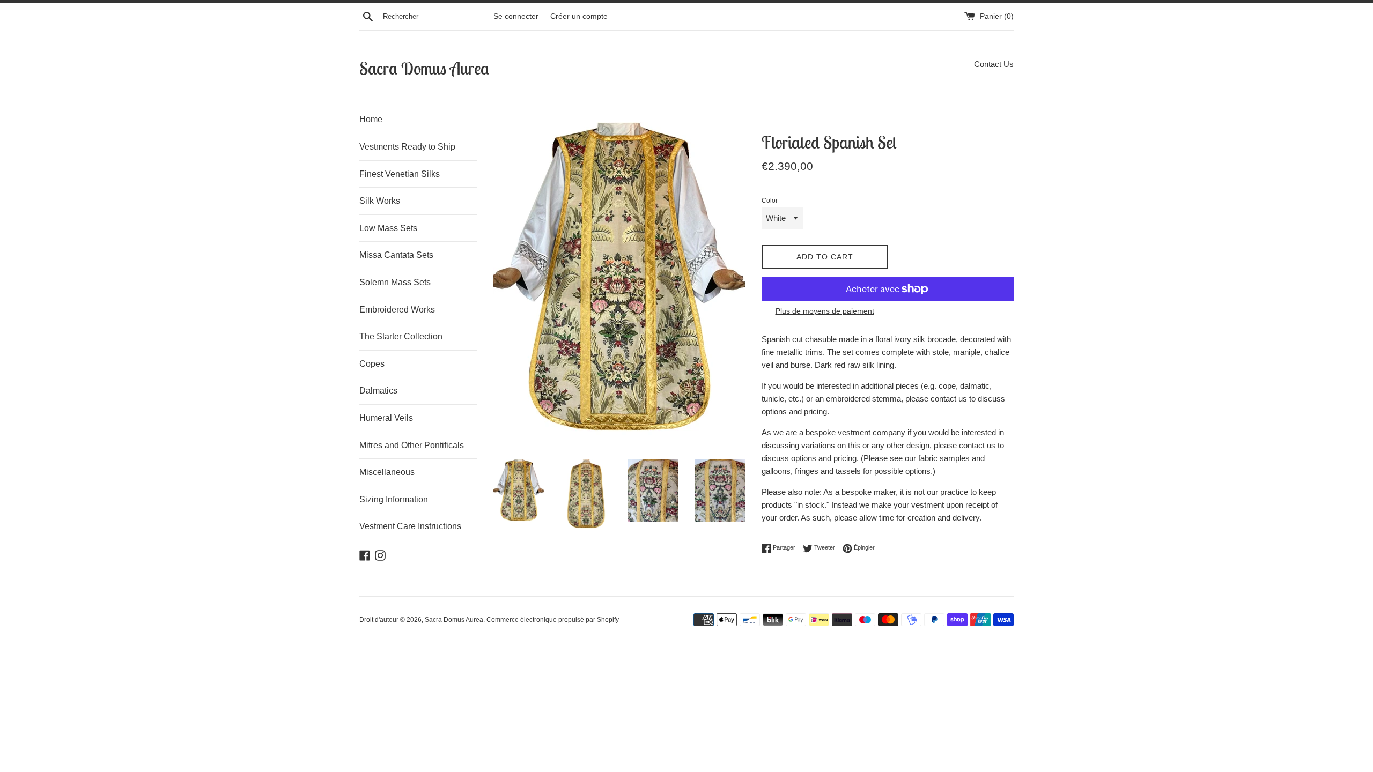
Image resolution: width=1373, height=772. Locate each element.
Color (770, 200)
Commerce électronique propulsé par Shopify (552, 619)
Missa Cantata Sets (396, 254)
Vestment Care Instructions (410, 526)
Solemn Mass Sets (395, 282)
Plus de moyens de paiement (825, 311)
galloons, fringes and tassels (811, 471)
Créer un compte (579, 16)
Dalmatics (378, 390)
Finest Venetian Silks (399, 174)
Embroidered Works (397, 309)
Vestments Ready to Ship (407, 146)
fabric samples (944, 458)
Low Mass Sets (388, 228)
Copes (372, 363)
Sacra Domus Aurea (424, 68)
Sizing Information (393, 499)
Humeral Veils (386, 417)
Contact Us (994, 64)
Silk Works (379, 200)
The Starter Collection (400, 336)
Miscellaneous (387, 472)
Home (370, 119)
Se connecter (515, 16)
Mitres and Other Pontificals (411, 445)
